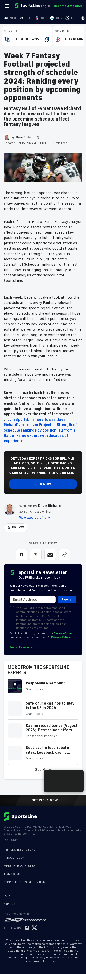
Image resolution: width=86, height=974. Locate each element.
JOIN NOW (43, 484)
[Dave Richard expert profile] (9, 509)
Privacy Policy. (61, 637)
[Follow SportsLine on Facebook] (27, 928)
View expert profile (32, 518)
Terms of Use (63, 633)
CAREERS (9, 904)
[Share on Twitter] (36, 554)
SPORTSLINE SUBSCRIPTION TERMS (25, 882)
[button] (43, 688)
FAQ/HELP (10, 896)
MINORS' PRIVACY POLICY (20, 866)
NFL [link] (43, 18)
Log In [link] (45, 6)
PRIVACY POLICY (14, 858)
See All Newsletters (22, 647)
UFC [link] (28, 18)
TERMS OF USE (13, 874)
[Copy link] (64, 554)
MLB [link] (13, 18)
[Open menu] (7, 6)
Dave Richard (49, 506)
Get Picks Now (45, 800)
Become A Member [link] (68, 6)
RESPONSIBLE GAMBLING (19, 850)
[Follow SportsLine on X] (34, 928)
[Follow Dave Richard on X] (38, 137)
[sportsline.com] (28, 6)
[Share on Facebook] (21, 554)
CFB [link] (59, 18)
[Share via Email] (50, 554)
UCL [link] (74, 18)
